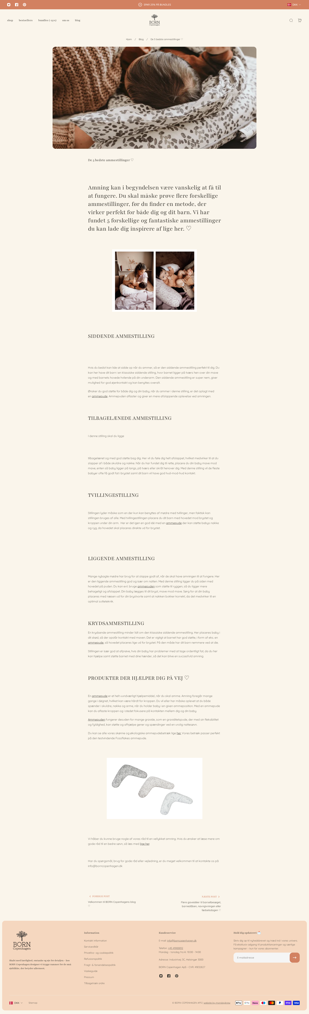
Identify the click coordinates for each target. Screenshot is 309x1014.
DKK (16, 1003)
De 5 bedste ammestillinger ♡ (167, 39)
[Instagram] (9, 5)
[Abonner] (295, 958)
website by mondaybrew (217, 1002)
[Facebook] (17, 5)
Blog (141, 39)
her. (179, 733)
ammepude (99, 396)
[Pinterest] (24, 5)
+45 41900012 (175, 948)
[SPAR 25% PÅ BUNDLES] (154, 5)
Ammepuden (96, 719)
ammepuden (146, 586)
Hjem (129, 39)
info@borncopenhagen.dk (182, 940)
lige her (144, 844)
